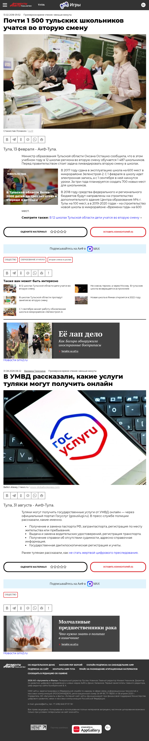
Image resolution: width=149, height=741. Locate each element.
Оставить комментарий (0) (118, 232)
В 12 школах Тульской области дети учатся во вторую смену (94, 217)
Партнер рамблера (59, 727)
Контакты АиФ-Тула (64, 669)
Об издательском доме (41, 665)
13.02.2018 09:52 (12, 14)
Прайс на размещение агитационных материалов (108, 669)
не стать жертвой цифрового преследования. (103, 552)
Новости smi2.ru (15, 360)
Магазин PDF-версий (70, 665)
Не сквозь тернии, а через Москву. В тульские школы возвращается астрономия (116, 287)
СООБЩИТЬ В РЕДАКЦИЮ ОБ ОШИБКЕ (47, 673)
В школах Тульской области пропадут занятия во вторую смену (41, 299)
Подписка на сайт (38, 669)
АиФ (30, 131)
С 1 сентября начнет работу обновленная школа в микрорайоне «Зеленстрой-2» (42, 310)
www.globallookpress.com (45, 487)
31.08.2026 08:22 (12, 371)
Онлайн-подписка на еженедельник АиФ (110, 665)
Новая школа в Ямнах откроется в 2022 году (115, 297)
